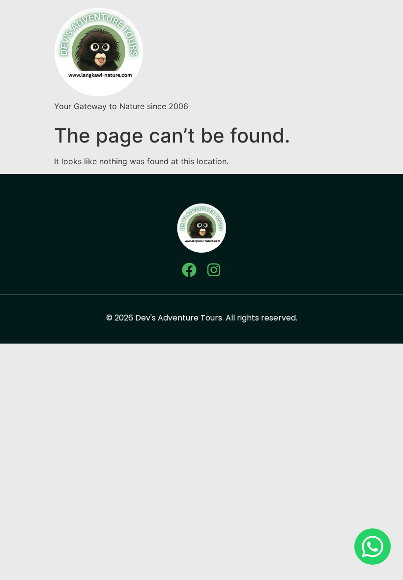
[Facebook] (189, 269)
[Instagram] (213, 269)
